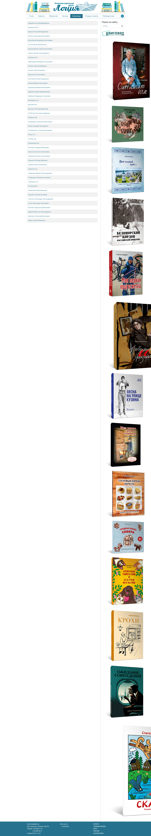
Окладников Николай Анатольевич (40, 122)
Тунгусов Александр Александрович (40, 199)
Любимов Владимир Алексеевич (39, 96)
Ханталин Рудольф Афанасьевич (39, 207)
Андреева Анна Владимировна (38, 23)
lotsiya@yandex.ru (34, 824)
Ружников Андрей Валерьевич (38, 147)
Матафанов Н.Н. (33, 100)
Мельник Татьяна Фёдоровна (38, 109)
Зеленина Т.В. (32, 57)
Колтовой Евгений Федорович (38, 79)
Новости (41, 16)
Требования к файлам (99, 826)
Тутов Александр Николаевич (38, 203)
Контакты (96, 824)
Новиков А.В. (32, 117)
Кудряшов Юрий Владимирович (39, 92)
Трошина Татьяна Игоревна (37, 195)
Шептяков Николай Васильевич (39, 216)
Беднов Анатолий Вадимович (38, 32)
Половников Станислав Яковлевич (40, 130)
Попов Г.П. (31, 134)
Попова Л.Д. (32, 139)
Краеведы (76, 16)
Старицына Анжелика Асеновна (39, 177)
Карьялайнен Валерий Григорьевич (40, 62)
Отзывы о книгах (91, 16)
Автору (65, 16)
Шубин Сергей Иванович (36, 220)
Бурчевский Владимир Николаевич (40, 40)
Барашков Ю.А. (33, 27)
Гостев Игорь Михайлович (37, 44)
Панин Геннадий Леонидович (38, 126)
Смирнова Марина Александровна (40, 173)
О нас (31, 16)
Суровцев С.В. (33, 182)
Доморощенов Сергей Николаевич (40, 49)
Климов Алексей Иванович (37, 66)
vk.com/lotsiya (65, 826)
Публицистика (108, 16)
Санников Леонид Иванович (38, 160)
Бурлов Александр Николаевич (39, 36)
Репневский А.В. (33, 143)
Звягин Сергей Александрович (38, 53)
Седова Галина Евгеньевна (37, 164)
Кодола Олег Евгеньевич (36, 74)
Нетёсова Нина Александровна (39, 113)
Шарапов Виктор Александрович (39, 212)
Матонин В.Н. (32, 104)
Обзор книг (53, 16)
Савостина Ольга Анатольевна (38, 152)
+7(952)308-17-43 (37, 829)
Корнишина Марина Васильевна (39, 87)
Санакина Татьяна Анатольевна (39, 156)
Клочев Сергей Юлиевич (36, 70)
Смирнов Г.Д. (32, 169)
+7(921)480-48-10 (37, 831)
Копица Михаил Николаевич (38, 83)
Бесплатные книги (98, 833)
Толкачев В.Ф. (33, 186)
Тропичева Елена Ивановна (37, 190)
